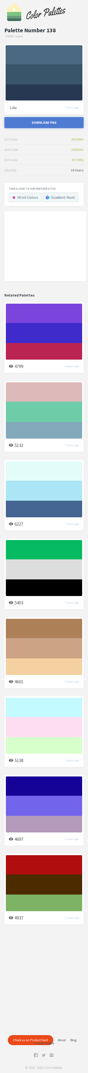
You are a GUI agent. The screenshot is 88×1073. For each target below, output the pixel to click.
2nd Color (11, 149)
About (62, 1040)
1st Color (11, 139)
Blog (73, 1040)
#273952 (78, 160)
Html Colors (27, 197)
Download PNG (44, 123)
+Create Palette (44, 1043)
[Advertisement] (45, 246)
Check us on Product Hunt (30, 1040)
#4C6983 (77, 139)
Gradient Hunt (63, 197)
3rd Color (11, 160)
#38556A (77, 149)
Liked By (10, 170)
